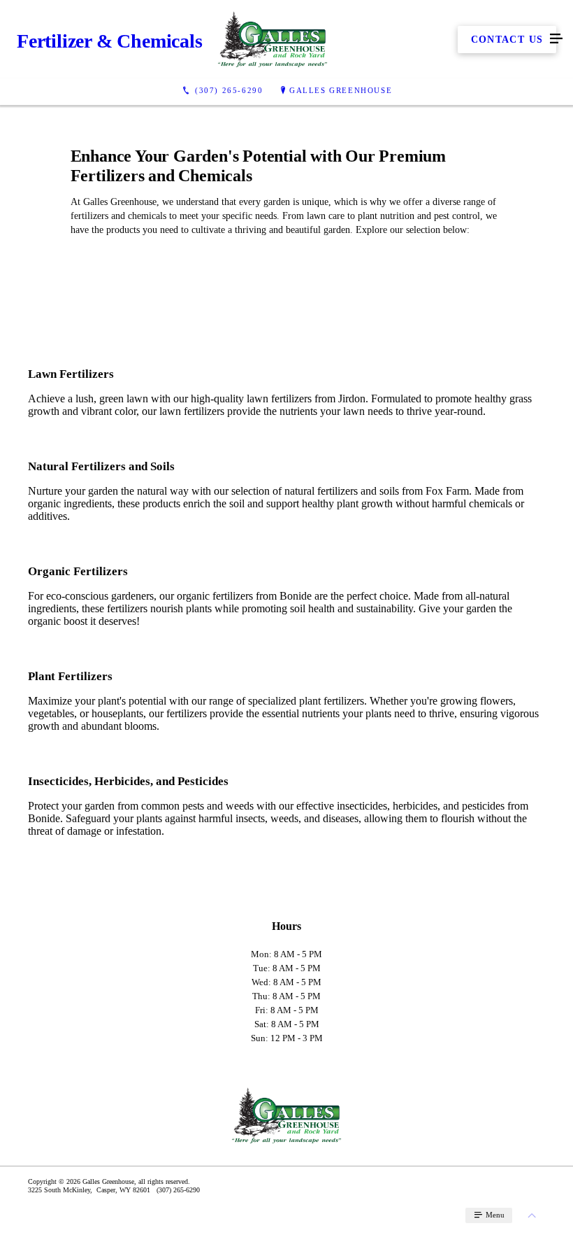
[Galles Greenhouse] (272, 39)
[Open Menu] (556, 39)
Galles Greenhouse (340, 90)
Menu (494, 1215)
